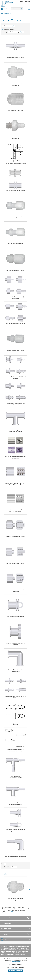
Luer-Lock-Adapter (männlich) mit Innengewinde (15, 111)
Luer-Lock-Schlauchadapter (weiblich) (15, 350)
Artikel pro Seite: (5, 867)
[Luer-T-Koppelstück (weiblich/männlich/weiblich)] (15, 791)
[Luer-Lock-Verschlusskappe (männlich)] (15, 552)
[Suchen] (21, 9)
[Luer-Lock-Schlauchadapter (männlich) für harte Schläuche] (15, 285)
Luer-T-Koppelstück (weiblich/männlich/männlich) (15, 777)
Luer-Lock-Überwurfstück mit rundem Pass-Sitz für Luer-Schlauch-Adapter (15, 484)
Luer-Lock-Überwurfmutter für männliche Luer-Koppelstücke (15, 457)
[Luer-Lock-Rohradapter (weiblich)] (15, 232)
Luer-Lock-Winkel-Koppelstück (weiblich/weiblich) (15, 670)
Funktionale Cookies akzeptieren (15, 967)
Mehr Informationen (15, 961)
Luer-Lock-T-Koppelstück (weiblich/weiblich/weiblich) (15, 430)
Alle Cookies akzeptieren (15, 970)
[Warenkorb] (28, 8)
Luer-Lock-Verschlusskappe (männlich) (15, 563)
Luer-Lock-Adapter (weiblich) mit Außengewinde (15, 137)
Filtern (5, 26)
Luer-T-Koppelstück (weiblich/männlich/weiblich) (15, 803)
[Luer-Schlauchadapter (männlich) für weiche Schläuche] (15, 685)
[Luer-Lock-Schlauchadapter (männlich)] (15, 259)
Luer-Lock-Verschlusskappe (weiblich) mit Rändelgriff (15, 644)
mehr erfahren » (11, 912)
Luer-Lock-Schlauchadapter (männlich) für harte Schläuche (15, 297)
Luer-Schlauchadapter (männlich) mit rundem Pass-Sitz (15, 723)
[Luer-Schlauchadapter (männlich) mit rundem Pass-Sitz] (15, 711)
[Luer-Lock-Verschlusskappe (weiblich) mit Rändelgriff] (15, 632)
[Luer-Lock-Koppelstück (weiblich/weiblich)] (15, 179)
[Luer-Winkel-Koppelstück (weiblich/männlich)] (15, 845)
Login (21, 1)
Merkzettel (27, 1)
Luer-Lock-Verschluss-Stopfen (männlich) (15, 536)
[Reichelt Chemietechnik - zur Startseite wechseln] (7, 4)
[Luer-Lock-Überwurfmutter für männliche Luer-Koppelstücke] (15, 445)
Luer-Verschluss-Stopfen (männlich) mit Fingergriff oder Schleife (15, 830)
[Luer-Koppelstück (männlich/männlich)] (15, 46)
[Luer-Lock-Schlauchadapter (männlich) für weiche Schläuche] (15, 312)
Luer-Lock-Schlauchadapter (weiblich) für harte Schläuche (15, 377)
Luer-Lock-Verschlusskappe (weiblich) (15, 616)
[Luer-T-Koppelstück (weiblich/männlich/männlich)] (15, 765)
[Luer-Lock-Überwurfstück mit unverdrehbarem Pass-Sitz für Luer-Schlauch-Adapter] (15, 498)
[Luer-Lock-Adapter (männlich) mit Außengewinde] (15, 72)
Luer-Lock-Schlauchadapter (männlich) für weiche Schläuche (15, 324)
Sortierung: (4, 32)
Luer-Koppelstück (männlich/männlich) (16, 57)
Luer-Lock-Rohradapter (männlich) (16, 217)
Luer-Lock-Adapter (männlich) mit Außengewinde (15, 84)
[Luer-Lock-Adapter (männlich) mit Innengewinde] (15, 99)
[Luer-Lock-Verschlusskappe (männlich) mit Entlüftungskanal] (15, 578)
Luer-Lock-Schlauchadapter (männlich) (15, 270)
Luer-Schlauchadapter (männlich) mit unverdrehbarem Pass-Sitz (15, 750)
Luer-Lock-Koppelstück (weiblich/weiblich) (15, 190)
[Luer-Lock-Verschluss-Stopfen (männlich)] (15, 525)
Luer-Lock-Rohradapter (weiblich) (15, 243)
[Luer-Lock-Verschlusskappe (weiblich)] (15, 605)
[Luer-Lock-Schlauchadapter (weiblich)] (15, 339)
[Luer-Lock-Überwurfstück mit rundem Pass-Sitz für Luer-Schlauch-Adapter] (15, 472)
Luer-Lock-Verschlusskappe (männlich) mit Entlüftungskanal (15, 590)
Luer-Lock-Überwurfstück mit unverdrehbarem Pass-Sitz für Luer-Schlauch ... (15, 510)
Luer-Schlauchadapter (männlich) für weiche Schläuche (15, 697)
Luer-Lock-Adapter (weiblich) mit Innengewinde (15, 163)
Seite (2, 864)
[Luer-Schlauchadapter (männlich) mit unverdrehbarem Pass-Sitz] (15, 738)
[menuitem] (22, 1)
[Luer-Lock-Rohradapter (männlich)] (15, 205)
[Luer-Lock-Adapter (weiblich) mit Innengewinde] (15, 152)
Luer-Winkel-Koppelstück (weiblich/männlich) (15, 856)
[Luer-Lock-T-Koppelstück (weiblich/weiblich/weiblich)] (15, 418)
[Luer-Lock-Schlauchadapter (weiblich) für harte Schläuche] (15, 365)
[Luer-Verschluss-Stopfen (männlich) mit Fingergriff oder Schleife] (15, 818)
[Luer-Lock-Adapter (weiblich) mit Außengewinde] (15, 125)
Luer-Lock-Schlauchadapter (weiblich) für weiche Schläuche (15, 404)
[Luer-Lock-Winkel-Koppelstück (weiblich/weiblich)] (15, 658)
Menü (5, 9)
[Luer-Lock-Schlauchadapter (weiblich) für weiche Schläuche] (15, 392)
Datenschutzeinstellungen (15, 964)
